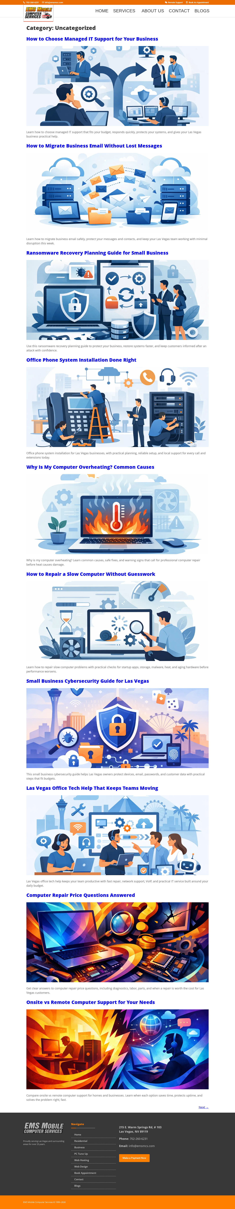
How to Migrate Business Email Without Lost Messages (94, 145)
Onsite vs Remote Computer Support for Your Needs (90, 1002)
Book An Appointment (199, 2)
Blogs (202, 10)
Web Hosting (81, 1160)
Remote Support (175, 2)
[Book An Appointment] (187, 2)
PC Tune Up (81, 1153)
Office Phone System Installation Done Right (81, 360)
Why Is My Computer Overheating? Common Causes (90, 467)
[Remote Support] (166, 2)
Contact (179, 10)
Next (204, 1107)
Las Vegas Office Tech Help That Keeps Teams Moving (92, 788)
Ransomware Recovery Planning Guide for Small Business (97, 252)
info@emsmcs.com (54, 2)
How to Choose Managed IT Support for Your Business (92, 38)
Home (101, 10)
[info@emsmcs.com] (43, 2)
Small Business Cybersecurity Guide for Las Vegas (87, 681)
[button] (125, 11)
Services (124, 10)
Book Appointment (85, 1172)
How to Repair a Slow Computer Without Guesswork (90, 574)
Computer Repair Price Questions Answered (80, 895)
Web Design (81, 1166)
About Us (153, 10)
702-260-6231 (32, 2)
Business (79, 1147)
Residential (80, 1141)
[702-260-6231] (24, 2)
